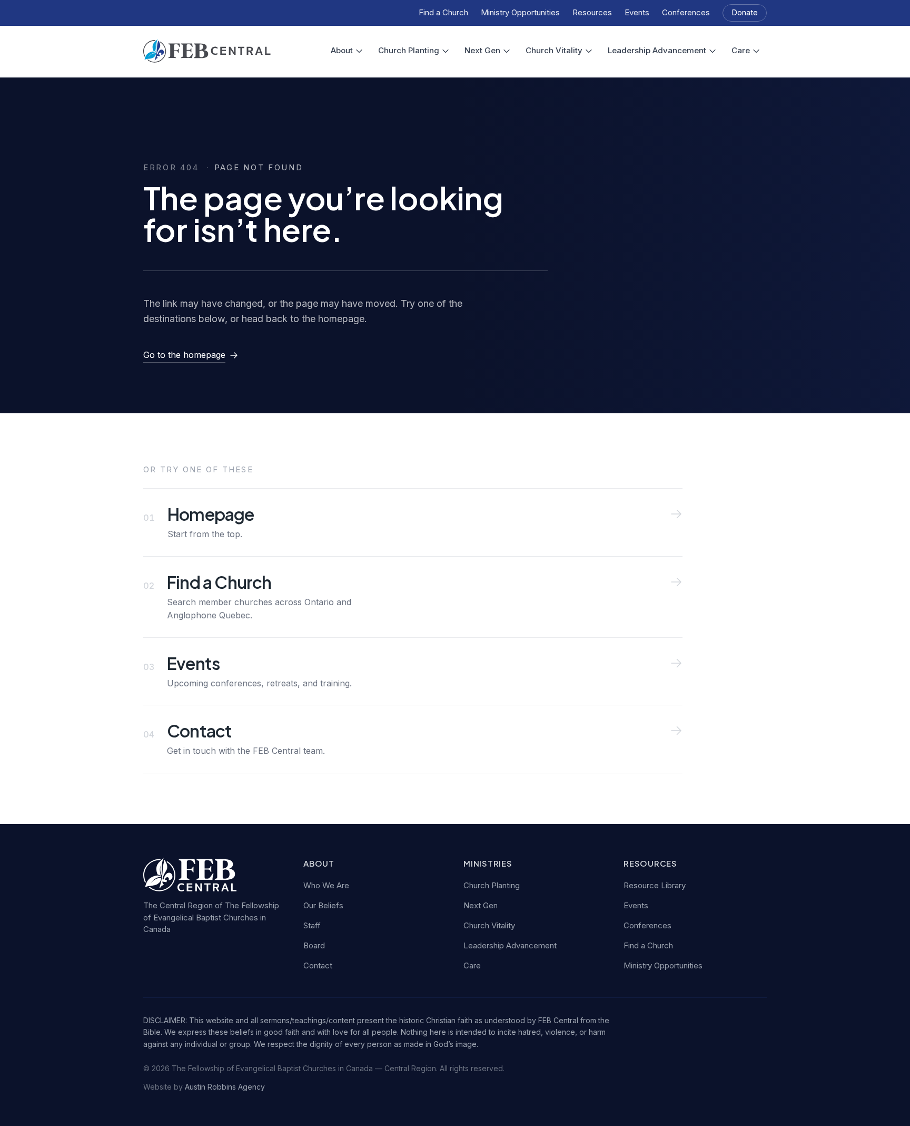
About (342, 50)
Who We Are (326, 885)
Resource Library (655, 885)
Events (637, 12)
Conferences (686, 12)
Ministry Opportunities (520, 12)
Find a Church (443, 12)
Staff (312, 925)
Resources (592, 12)
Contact (317, 965)
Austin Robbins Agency (225, 1086)
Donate (744, 12)
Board (314, 945)
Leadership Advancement (657, 50)
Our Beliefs (323, 905)
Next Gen (482, 50)
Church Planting (408, 50)
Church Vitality (554, 50)
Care (740, 50)
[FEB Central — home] (207, 51)
